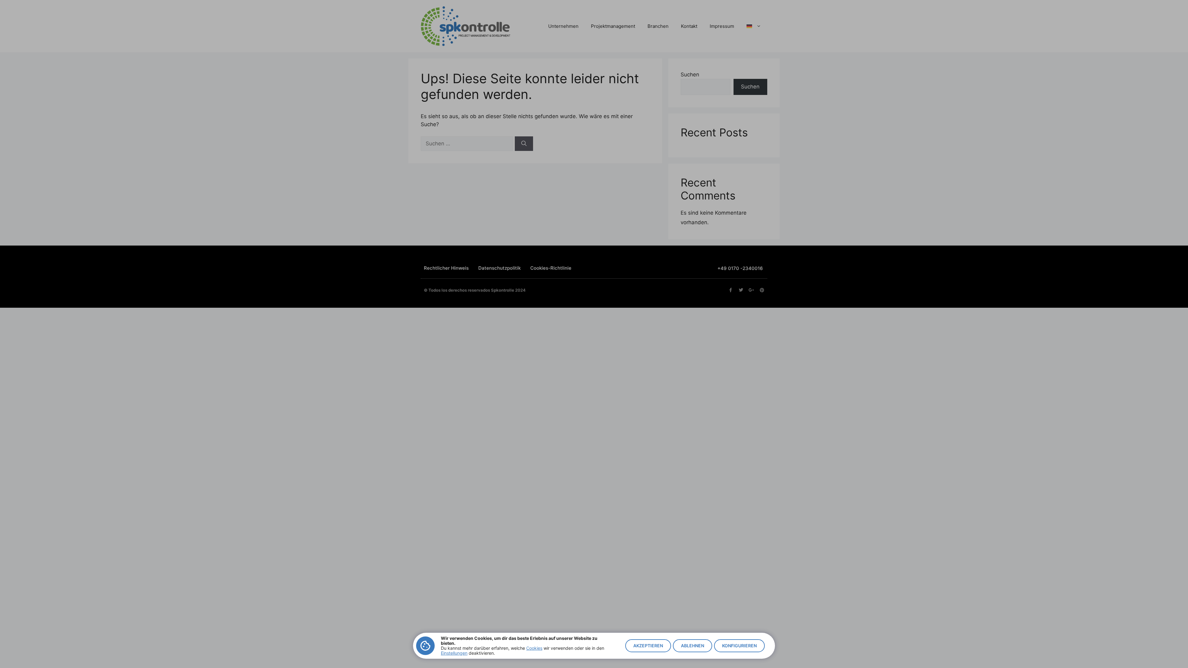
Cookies (534, 648)
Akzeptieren (648, 645)
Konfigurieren (739, 645)
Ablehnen (692, 645)
